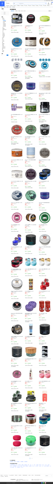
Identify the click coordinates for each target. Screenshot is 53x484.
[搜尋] (45, 3)
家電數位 (3, 51)
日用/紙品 (3, 41)
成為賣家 (52, 0)
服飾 (2, 49)
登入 (45, 0)
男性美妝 (3, 19)
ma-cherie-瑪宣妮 (12, 467)
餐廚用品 (3, 44)
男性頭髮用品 (4, 20)
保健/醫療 (3, 43)
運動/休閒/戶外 (3, 48)
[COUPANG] (13, 479)
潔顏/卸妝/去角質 (4, 29)
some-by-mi (21, 467)
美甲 (2, 30)
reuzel (15, 467)
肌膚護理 (3, 28)
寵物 (2, 42)
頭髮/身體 (3, 35)
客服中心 (49, 0)
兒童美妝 (3, 36)
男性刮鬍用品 (4, 26)
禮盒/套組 (3, 34)
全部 (14, 3)
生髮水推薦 (18, 467)
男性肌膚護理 (4, 21)
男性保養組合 (4, 23)
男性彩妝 (4, 22)
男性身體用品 (21, 461)
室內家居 (3, 50)
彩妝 (2, 27)
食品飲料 (3, 37)
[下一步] (33, 458)
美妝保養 (3, 18)
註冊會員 (47, 0)
